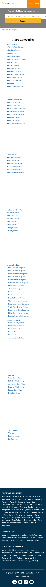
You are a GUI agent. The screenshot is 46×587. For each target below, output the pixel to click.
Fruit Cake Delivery (14, 393)
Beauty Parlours (13, 320)
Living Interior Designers (16, 277)
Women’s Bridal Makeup (16, 338)
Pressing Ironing (13, 436)
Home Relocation (14, 102)
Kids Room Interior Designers (18, 295)
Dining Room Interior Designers (18, 313)
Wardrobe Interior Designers (17, 292)
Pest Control (12, 45)
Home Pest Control (15, 80)
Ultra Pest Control (14, 83)
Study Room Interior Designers (18, 307)
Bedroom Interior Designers (17, 274)
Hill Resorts (12, 222)
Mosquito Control (14, 56)
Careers (13, 535)
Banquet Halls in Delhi (33, 520)
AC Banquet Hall (13, 160)
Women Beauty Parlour (16, 323)
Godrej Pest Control (15, 77)
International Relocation (16, 108)
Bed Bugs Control (14, 50)
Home (3, 29)
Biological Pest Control (16, 74)
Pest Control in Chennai (18, 512)
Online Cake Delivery (15, 378)
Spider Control (13, 62)
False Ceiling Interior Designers (18, 316)
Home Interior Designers (16, 268)
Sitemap (35, 561)
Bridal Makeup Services (16, 326)
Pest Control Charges (15, 86)
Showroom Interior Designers (18, 301)
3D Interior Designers (15, 289)
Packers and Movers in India (13, 497)
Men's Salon (12, 332)
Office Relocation (14, 105)
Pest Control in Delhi (20, 505)
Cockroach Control (14, 68)
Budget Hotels (13, 228)
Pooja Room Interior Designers (18, 310)
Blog (28, 561)
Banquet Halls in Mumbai (12, 523)
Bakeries (10, 375)
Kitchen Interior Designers (17, 280)
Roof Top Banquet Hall (16, 173)
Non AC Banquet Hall (15, 163)
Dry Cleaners (12, 430)
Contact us (22, 535)
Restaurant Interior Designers (18, 304)
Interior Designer (13, 265)
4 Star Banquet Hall (15, 169)
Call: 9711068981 (33, 4)
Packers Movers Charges (16, 123)
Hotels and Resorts (14, 210)
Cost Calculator (13, 120)
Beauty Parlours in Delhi (21, 499)
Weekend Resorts (14, 213)
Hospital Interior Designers (17, 298)
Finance (15, 550)
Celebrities (24, 550)
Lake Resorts (12, 225)
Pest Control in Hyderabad (22, 510)
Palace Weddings (14, 157)
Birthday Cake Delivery (16, 381)
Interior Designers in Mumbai (20, 515)
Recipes (34, 550)
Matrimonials (7, 553)
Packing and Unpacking (16, 114)
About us (5, 535)
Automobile (6, 550)
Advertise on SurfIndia (27, 538)
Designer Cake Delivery (16, 387)
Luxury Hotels (13, 231)
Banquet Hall (12, 155)
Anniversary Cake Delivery (17, 384)
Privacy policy (18, 540)
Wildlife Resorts (13, 219)
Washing (11, 433)
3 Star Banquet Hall (15, 166)
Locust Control (13, 65)
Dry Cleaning (12, 439)
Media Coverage (35, 535)
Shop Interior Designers (16, 286)
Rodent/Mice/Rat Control (17, 59)
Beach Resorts (13, 216)
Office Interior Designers (16, 271)
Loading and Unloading (16, 111)
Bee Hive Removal (14, 71)
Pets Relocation (13, 117)
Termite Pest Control (15, 47)
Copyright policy (32, 540)
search (23, 21)
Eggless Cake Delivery (15, 390)
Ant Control (12, 53)
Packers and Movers (14, 100)
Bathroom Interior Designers (18, 283)
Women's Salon (13, 335)
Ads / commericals (9, 538)
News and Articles (17, 561)
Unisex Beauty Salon (15, 329)
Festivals (17, 553)
